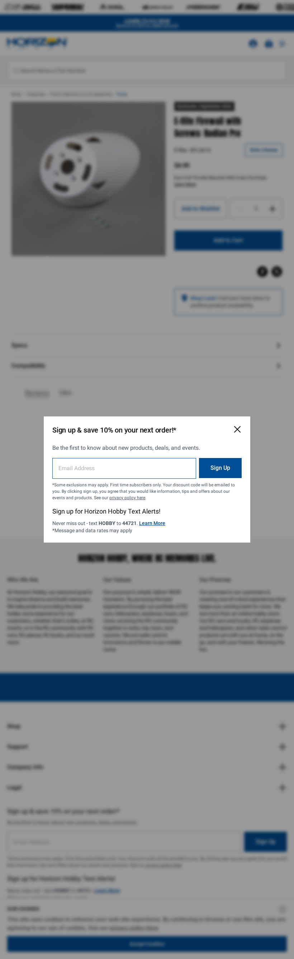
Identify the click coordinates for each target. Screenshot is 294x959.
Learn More (152, 523)
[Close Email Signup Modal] (237, 429)
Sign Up (220, 467)
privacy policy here (127, 497)
